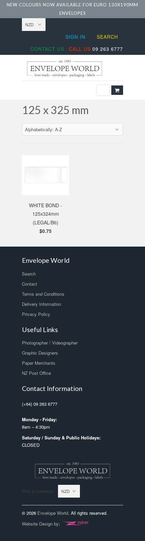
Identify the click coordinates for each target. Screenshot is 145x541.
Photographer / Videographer (50, 342)
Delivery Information (41, 304)
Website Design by (40, 523)
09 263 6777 (96, 48)
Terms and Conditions (43, 294)
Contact (29, 284)
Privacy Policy (36, 314)
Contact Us (47, 48)
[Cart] (117, 90)
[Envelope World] (72, 68)
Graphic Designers (40, 353)
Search (107, 36)
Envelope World (52, 513)
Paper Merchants (38, 363)
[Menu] (103, 90)
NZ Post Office (36, 373)
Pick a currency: (40, 491)
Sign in (75, 36)
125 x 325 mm (55, 109)
